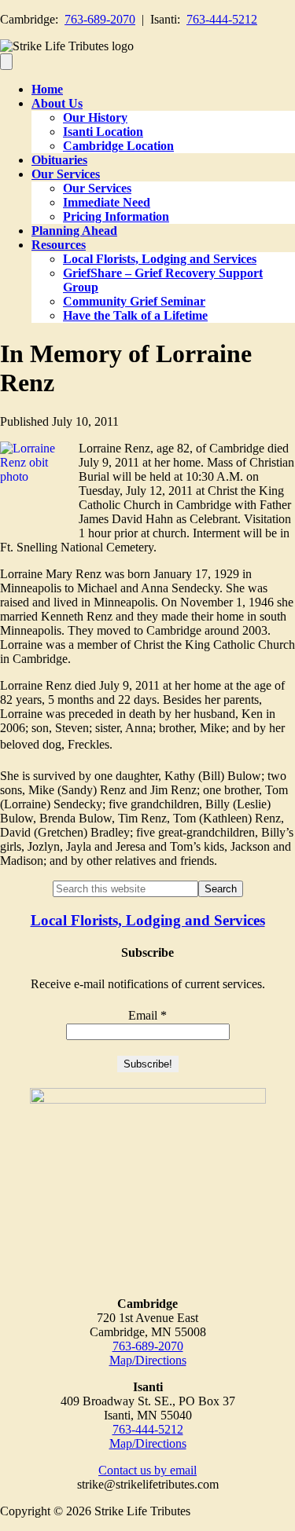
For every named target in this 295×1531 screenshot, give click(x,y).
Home (47, 89)
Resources (58, 244)
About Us (57, 103)
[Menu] (6, 61)
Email (147, 1015)
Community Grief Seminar (134, 301)
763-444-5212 (221, 19)
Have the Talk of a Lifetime (135, 315)
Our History (95, 117)
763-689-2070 (100, 19)
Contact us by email (147, 1470)
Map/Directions (147, 1360)
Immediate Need (106, 202)
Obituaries (59, 160)
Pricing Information (116, 216)
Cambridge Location (118, 145)
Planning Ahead (74, 230)
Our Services (65, 174)
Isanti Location (103, 131)
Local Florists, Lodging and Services (159, 259)
